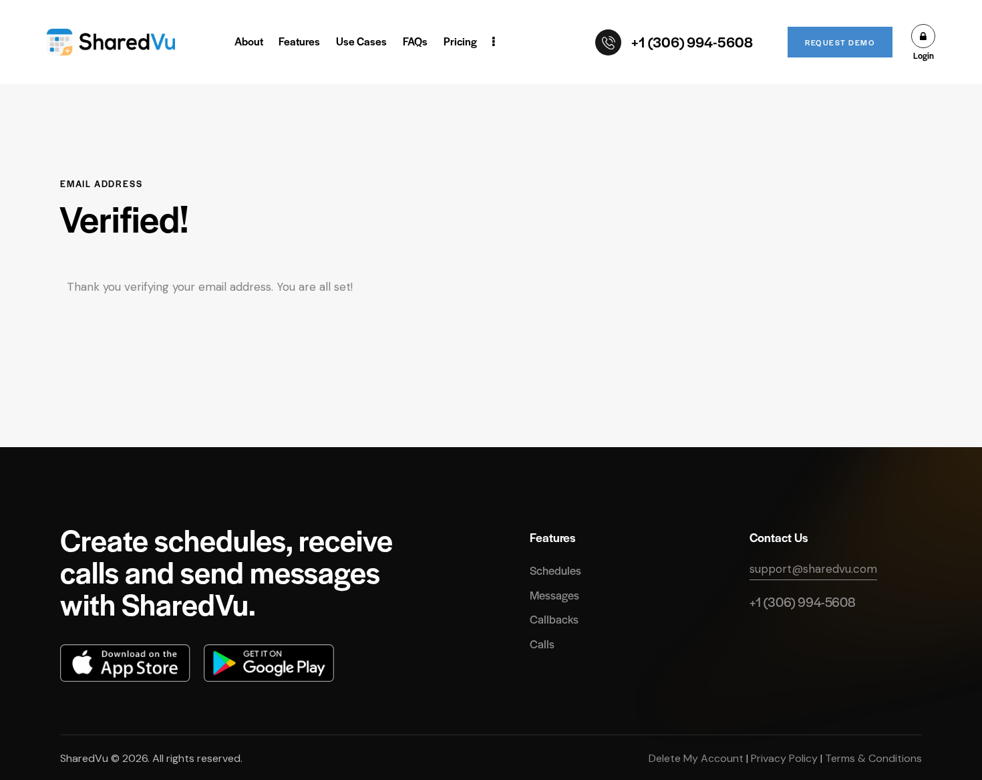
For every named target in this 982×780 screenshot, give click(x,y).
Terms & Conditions (872, 758)
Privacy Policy (784, 758)
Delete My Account (697, 758)
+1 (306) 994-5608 (802, 602)
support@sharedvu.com (813, 568)
